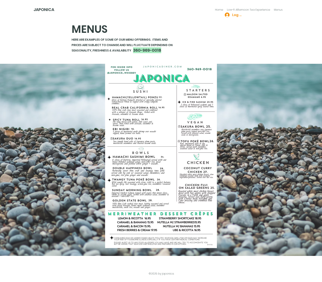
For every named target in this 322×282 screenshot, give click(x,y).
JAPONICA (44, 9)
